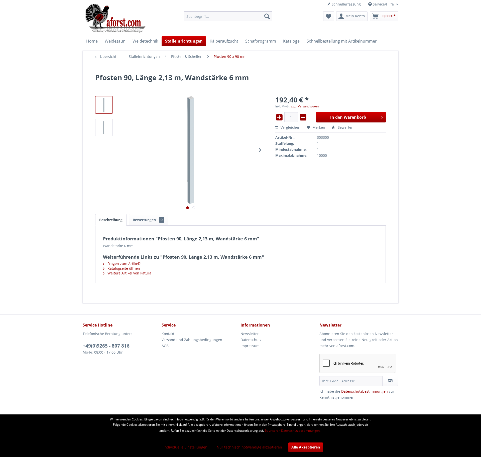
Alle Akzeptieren (305, 447)
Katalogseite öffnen (123, 268)
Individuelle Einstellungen (185, 447)
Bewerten (344, 127)
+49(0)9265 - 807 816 (106, 346)
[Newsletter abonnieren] (390, 381)
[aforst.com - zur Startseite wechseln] (115, 19)
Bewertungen (148, 219)
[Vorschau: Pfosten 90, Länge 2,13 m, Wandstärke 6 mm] (104, 105)
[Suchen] (267, 16)
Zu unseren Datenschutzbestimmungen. (292, 430)
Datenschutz (251, 339)
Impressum (250, 345)
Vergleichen (290, 127)
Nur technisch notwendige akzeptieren (249, 447)
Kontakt (168, 333)
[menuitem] (228, 16)
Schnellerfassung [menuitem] (346, 4)
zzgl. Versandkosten (305, 106)
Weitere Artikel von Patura (128, 273)
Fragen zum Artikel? (123, 263)
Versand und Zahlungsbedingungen (192, 339)
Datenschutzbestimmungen (364, 391)
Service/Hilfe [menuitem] (383, 4)
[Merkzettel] (328, 16)
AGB (165, 345)
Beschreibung (111, 219)
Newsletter (250, 333)
